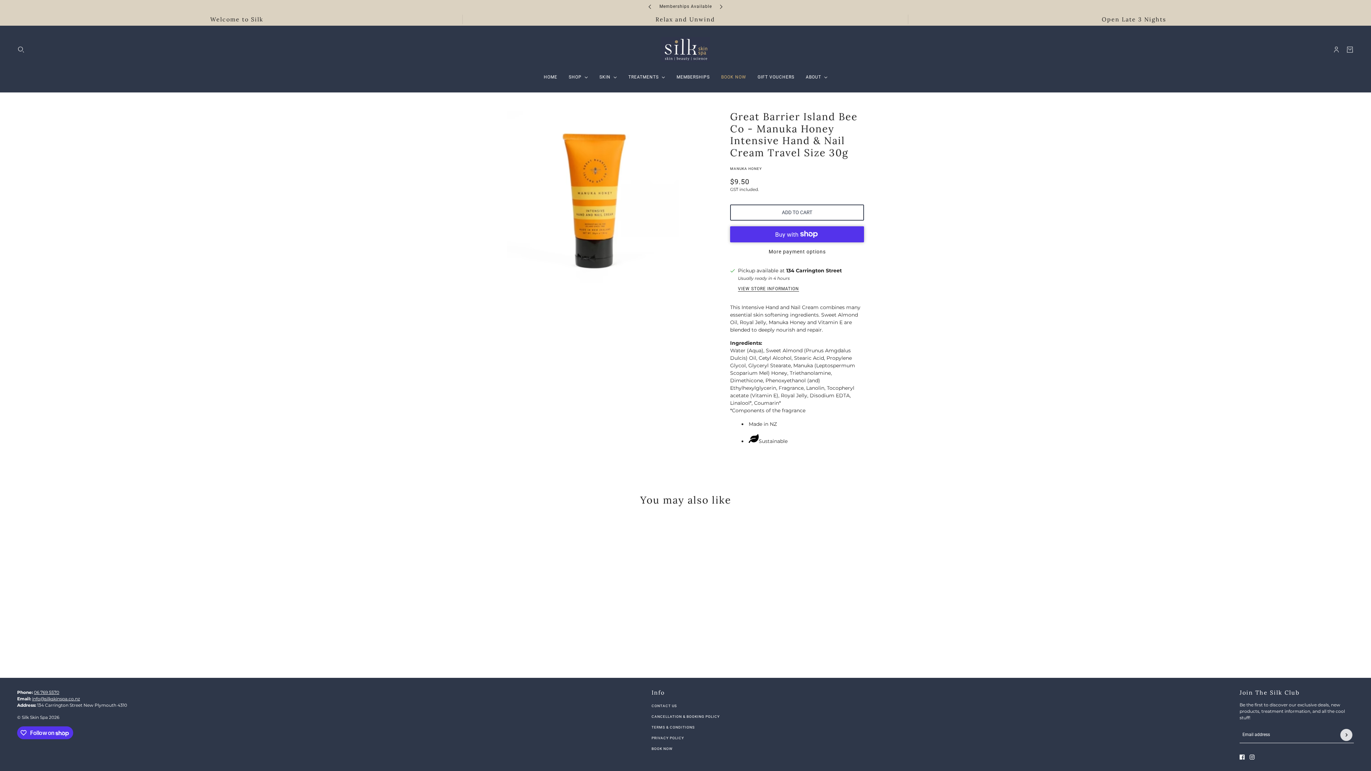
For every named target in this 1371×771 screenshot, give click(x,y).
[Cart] (1350, 50)
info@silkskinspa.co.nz (56, 698)
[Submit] (1346, 735)
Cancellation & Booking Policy (686, 717)
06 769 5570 (46, 692)
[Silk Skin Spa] (685, 49)
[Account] (1336, 50)
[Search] (21, 50)
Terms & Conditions (673, 727)
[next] (721, 6)
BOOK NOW (662, 749)
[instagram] (1252, 757)
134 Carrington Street (814, 270)
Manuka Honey (746, 169)
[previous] (650, 6)
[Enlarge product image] (593, 197)
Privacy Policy (668, 738)
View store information (768, 289)
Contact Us (664, 706)
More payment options (797, 252)
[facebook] (1242, 757)
